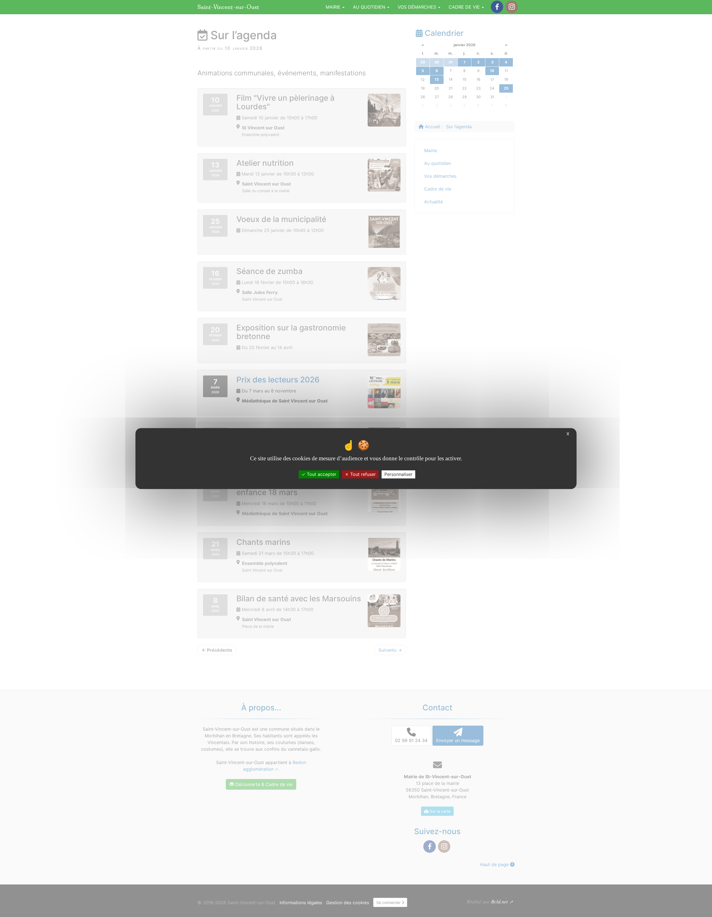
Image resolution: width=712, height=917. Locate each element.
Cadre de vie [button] (465, 7)
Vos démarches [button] (417, 7)
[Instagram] (511, 7)
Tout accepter (320, 474)
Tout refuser (362, 474)
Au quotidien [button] (370, 7)
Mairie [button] (334, 7)
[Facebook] (497, 7)
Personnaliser (398, 474)
